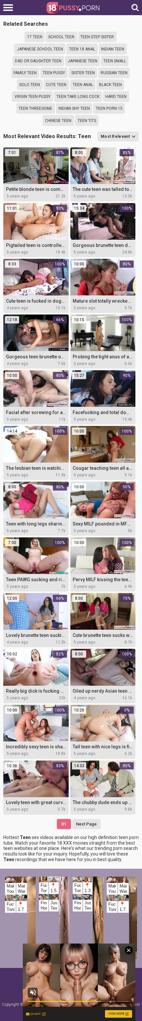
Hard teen (115, 96)
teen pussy (54, 73)
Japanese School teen (40, 49)
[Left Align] (9, 7)
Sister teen (83, 73)
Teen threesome (35, 108)
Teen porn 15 (109, 108)
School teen (61, 37)
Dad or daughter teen (38, 61)
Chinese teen (58, 120)
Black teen (110, 84)
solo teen (29, 84)
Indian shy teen (74, 108)
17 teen (34, 37)
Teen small (114, 61)
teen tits (87, 120)
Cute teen (56, 84)
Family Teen (25, 73)
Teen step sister (97, 37)
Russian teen (114, 73)
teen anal (83, 84)
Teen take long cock (77, 96)
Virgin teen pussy (33, 96)
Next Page (86, 824)
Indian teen (112, 49)
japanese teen (82, 61)
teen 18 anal (82, 49)
